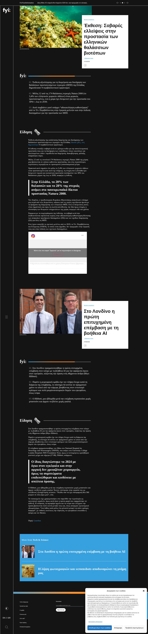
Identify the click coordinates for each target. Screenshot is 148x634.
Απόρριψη (118, 628)
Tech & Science (89, 19)
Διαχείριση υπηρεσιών (95, 621)
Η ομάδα (22, 610)
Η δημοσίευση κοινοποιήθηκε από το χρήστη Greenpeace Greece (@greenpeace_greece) (61, 263)
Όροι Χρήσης (23, 622)
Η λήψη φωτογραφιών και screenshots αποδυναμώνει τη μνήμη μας (82, 571)
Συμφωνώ (57, 254)
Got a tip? (22, 618)
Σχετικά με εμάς (24, 606)
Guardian (37, 521)
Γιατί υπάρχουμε (24, 602)
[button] (144, 591)
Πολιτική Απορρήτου (25, 626)
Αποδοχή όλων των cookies (100, 628)
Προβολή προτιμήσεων (134, 628)
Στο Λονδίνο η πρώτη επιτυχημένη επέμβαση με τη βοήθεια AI (81, 551)
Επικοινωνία (23, 614)
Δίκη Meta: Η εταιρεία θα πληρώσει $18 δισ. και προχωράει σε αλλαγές (62, 3)
